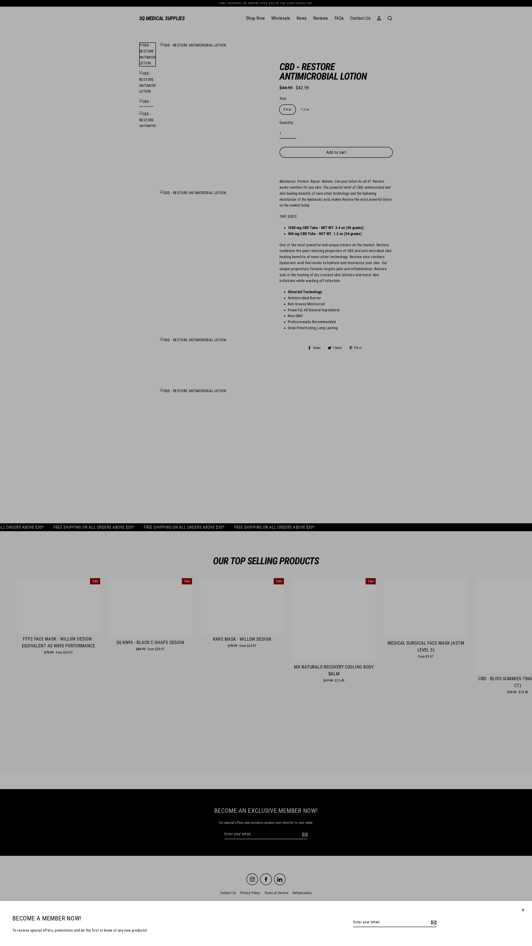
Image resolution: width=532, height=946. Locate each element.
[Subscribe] (433, 922)
